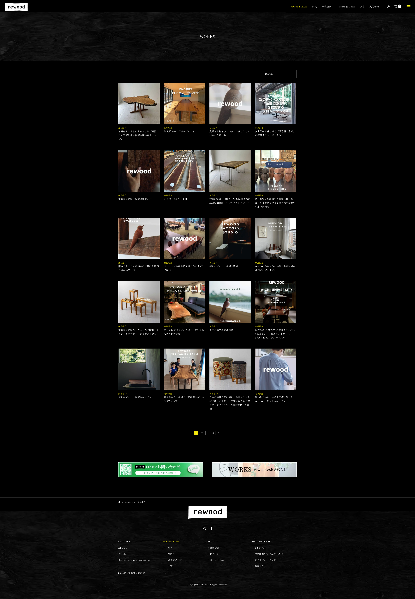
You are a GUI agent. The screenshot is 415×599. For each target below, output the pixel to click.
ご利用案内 (261, 547)
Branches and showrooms (134, 559)
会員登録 (214, 547)
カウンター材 (175, 559)
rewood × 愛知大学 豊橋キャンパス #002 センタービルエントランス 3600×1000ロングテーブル (275, 333)
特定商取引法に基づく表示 (269, 553)
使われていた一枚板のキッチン (135, 397)
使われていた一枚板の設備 (223, 266)
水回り (171, 553)
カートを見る (217, 559)
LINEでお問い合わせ (133, 572)
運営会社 (259, 566)
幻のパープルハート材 (175, 198)
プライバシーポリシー (266, 559)
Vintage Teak (347, 6)
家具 (314, 6)
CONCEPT (124, 541)
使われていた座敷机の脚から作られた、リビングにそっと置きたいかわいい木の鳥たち (275, 202)
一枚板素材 (328, 6)
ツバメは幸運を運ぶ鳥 (221, 329)
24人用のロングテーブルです (179, 131)
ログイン (214, 553)
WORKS (122, 553)
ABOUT (122, 547)
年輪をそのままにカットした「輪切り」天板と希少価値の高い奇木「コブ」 (137, 135)
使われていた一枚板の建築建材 (135, 198)
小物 (362, 6)
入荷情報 (374, 6)
